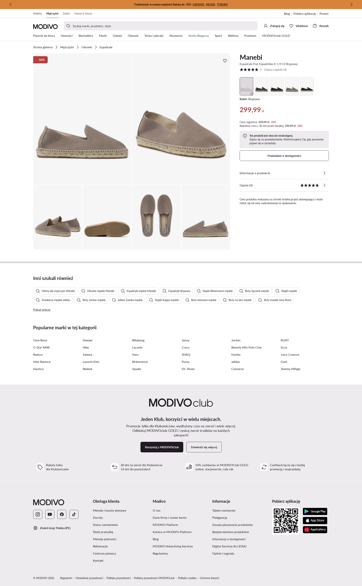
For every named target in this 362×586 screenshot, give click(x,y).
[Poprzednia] (10, 4)
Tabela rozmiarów (223, 510)
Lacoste (137, 347)
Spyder (136, 369)
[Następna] (351, 4)
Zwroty (98, 517)
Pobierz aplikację (305, 13)
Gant (284, 361)
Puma (185, 361)
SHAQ (186, 354)
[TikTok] (73, 514)
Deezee (87, 340)
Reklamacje (100, 546)
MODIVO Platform (165, 524)
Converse (237, 369)
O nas (156, 510)
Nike (86, 347)
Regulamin (66, 578)
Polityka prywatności (118, 578)
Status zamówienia (105, 524)
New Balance (42, 361)
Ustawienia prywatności (89, 578)
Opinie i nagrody (223, 553)
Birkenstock (140, 361)
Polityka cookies (187, 578)
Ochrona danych (209, 578)
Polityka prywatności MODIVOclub (154, 578)
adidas (235, 361)
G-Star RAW (41, 347)
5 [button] (263, 69)
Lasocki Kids (91, 361)
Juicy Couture (290, 354)
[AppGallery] (315, 529)
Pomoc (324, 13)
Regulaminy (160, 553)
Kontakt (98, 560)
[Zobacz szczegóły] (324, 173)
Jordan (235, 340)
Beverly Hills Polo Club (246, 347)
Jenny (185, 340)
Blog (287, 13)
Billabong (138, 340)
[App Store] (315, 520)
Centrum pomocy (104, 553)
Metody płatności (104, 539)
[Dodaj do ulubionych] (225, 60)
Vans (135, 354)
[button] (82, 118)
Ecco (284, 347)
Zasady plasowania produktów (232, 524)
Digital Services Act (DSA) (229, 546)
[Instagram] (37, 514)
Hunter (236, 354)
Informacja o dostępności (229, 539)
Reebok (87, 369)
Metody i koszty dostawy (109, 510)
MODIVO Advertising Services (173, 546)
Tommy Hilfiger (291, 369)
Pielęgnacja (219, 517)
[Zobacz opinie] (324, 185)
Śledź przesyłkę (103, 532)
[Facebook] (61, 514)
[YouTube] (49, 514)
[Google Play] (315, 511)
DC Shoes (188, 369)
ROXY (285, 340)
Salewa (87, 354)
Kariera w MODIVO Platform (172, 532)
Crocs (185, 347)
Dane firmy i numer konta (169, 517)
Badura (38, 354)
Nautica (38, 369)
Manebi (251, 57)
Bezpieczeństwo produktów (230, 532)
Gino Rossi (40, 340)
